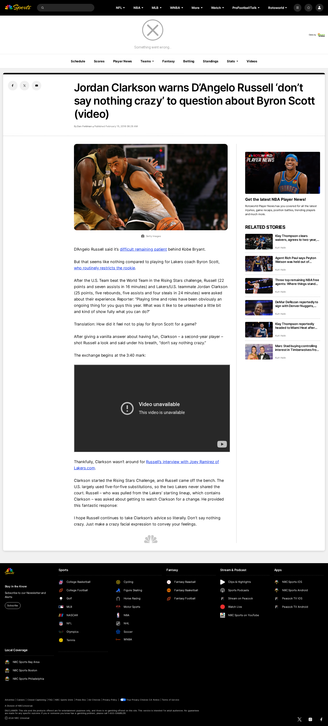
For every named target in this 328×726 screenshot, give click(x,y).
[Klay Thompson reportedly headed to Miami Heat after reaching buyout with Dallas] (259, 329)
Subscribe (12, 605)
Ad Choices (94, 699)
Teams (145, 61)
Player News (122, 61)
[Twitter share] (24, 85)
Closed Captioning (36, 699)
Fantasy (168, 61)
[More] (298, 8)
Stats (231, 61)
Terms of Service (170, 699)
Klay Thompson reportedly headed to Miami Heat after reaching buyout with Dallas (295, 326)
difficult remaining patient (143, 249)
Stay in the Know (16, 586)
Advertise (9, 699)
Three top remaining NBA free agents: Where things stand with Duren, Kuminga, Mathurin (297, 282)
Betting (188, 61)
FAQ (50, 699)
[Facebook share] (13, 85)
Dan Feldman (84, 126)
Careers (21, 699)
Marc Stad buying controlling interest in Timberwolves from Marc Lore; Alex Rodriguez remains (297, 348)
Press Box (81, 699)
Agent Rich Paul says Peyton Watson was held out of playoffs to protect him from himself (295, 260)
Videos (252, 61)
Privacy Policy (110, 699)
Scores (99, 61)
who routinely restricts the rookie (104, 268)
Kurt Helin (280, 247)
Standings (210, 61)
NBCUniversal (25, 705)
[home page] (18, 8)
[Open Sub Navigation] (124, 8)
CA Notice (154, 699)
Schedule (78, 61)
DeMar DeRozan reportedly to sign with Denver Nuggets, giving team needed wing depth (296, 304)
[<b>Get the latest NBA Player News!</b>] (282, 173)
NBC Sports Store (64, 699)
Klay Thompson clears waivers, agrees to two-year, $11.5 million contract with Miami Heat (296, 238)
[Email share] (36, 85)
